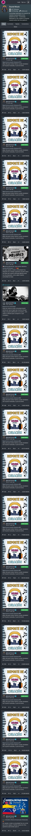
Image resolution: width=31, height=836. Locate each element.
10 (15, 830)
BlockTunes (25, 303)
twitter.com (24, 11)
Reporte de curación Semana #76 (12, 786)
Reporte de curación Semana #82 (12, 527)
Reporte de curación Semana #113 (12, 148)
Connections (25, 24)
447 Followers (15, 9)
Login (18, 2)
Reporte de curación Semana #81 (12, 570)
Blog (4, 24)
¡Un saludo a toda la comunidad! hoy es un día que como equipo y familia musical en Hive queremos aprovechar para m (15, 824)
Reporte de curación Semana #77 (12, 743)
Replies (17, 24)
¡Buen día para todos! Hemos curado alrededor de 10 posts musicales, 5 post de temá (15, 64)
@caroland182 (10, 303)
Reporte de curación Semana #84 (12, 441)
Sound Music (24, 58)
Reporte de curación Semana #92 (12, 355)
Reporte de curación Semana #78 (12, 700)
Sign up (23, 2)
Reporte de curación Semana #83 (12, 484)
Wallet (15, 27)
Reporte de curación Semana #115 (12, 62)
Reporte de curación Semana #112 (12, 191)
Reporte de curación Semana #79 (12, 656)
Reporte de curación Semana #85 (12, 398)
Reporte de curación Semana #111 (12, 234)
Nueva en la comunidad (9, 306)
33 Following (14, 11)
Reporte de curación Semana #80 (12, 613)
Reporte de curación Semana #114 (12, 105)
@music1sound (10, 58)
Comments (10, 24)
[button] (28, 2)
